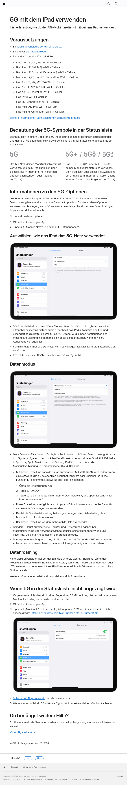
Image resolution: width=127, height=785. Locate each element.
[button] (108, 3)
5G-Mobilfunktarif (36, 51)
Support (14, 767)
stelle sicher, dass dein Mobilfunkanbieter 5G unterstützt (65, 613)
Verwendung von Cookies (90, 779)
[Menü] (123, 3)
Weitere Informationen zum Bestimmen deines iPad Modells (45, 117)
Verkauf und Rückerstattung (56, 779)
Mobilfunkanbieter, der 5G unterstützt (39, 46)
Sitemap (73, 779)
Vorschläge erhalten (21, 732)
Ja (28, 758)
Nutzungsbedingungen (33, 779)
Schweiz (120, 776)
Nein (39, 758)
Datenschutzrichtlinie (11, 779)
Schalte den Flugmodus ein (29, 698)
